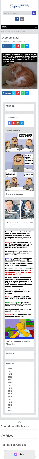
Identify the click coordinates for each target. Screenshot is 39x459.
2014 (10, 402)
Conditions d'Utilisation (15, 426)
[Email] (22, 123)
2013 (10, 405)
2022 (10, 380)
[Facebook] (10, 123)
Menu (4, 27)
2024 (10, 374)
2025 (10, 371)
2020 (10, 385)
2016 (10, 396)
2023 (10, 377)
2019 (10, 388)
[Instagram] (18, 123)
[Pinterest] (14, 123)
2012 (10, 408)
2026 (10, 368)
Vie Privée (7, 435)
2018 (10, 391)
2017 (10, 394)
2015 (10, 399)
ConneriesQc (6, 41)
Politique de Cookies (13, 444)
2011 (10, 410)
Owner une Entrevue (14, 194)
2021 (10, 382)
